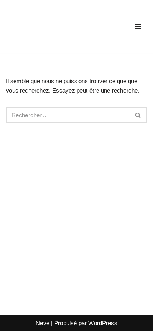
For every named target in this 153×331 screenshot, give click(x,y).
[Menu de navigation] (138, 26)
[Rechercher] (138, 115)
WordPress (102, 323)
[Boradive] (29, 26)
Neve (42, 323)
